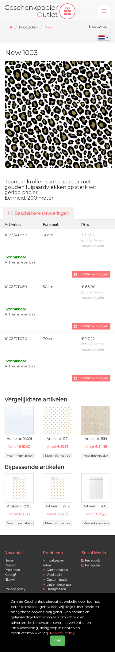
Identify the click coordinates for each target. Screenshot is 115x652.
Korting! (10, 574)
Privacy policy (15, 589)
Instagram (92, 565)
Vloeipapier (54, 574)
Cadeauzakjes (56, 570)
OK (57, 640)
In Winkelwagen (93, 274)
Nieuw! (10, 579)
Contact (10, 565)
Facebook (92, 560)
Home (9, 560)
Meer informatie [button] (18, 455)
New (49, 27)
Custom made (56, 579)
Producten (12, 570)
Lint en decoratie (58, 584)
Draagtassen (55, 589)
